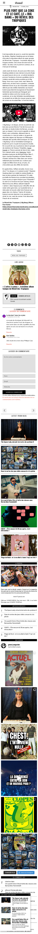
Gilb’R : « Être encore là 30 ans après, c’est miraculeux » (15, 529)
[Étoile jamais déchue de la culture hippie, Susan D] (19, 705)
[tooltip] (8, 244)
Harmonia (23, 152)
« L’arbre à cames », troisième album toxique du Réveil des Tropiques (18, 287)
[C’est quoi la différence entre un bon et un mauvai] (19, 778)
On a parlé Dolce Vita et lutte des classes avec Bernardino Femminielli (17, 501)
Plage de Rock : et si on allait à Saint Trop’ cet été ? (19, 557)
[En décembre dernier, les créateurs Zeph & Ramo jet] (19, 851)
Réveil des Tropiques (19, 255)
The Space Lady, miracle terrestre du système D (17, 442)
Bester (17, 6)
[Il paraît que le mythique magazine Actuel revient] (19, 668)
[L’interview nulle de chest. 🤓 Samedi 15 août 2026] (19, 741)
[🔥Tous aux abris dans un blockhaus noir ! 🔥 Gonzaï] (19, 815)
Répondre (9, 332)
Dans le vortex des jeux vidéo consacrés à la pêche (18, 471)
